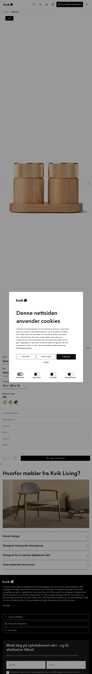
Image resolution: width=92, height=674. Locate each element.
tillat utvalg (46, 356)
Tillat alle (66, 357)
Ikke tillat (26, 356)
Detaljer (46, 362)
